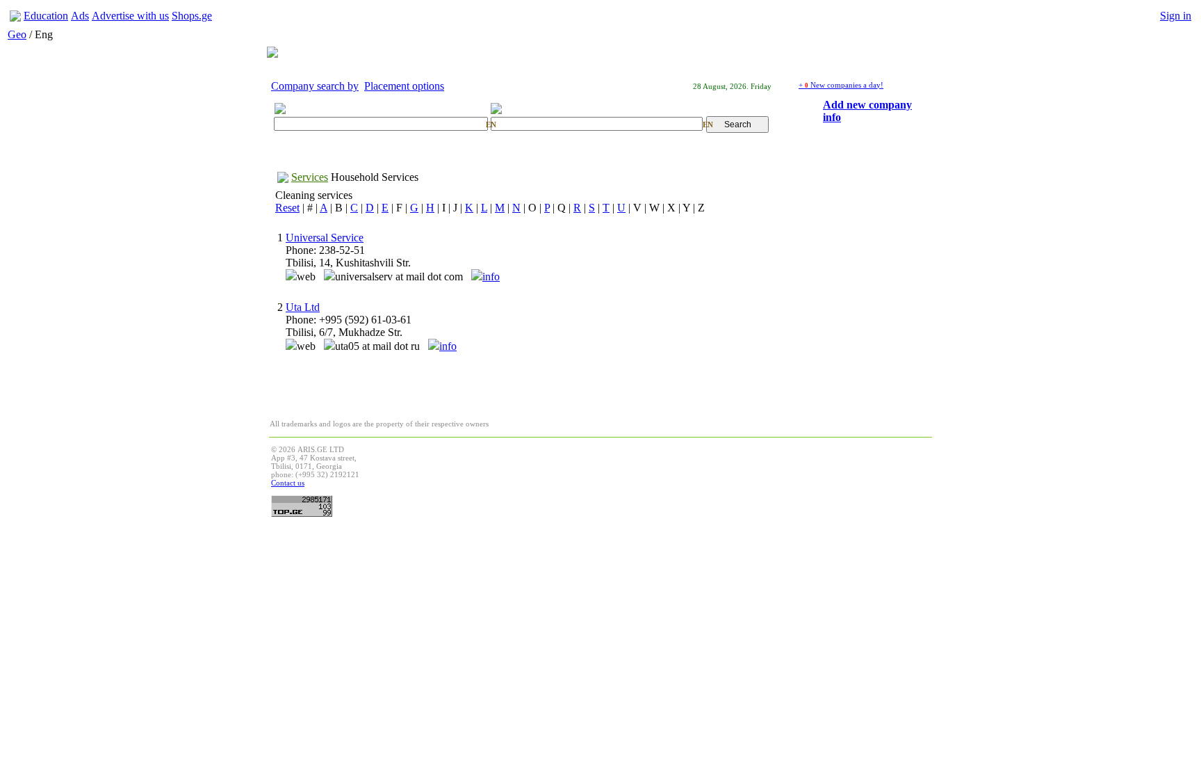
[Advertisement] (677, 476)
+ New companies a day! (841, 85)
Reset (287, 208)
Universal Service (324, 237)
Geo (17, 34)
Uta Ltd (303, 307)
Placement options (404, 86)
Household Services (374, 177)
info (491, 276)
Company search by (315, 86)
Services (309, 177)
